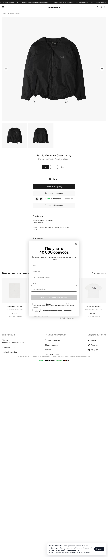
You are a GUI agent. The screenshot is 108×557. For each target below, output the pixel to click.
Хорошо (99, 549)
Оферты (48, 304)
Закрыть (76, 244)
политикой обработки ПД (83, 552)
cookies (70, 552)
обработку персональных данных (52, 310)
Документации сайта (67, 548)
